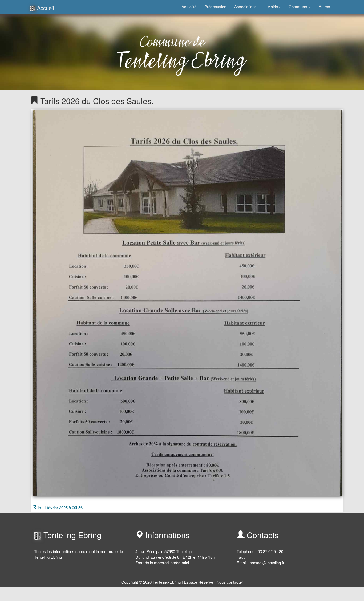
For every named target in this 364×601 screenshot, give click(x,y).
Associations (245, 6)
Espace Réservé (198, 582)
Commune (298, 6)
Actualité (188, 6)
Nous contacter (229, 582)
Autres (325, 6)
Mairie (272, 6)
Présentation (215, 6)
